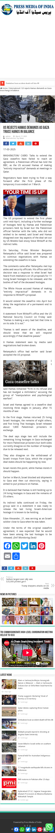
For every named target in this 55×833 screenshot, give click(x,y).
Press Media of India (33, 822)
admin (8, 136)
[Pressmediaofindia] (27, 8)
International (14, 88)
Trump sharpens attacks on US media (35, 586)
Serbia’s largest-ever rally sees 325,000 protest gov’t (19, 579)
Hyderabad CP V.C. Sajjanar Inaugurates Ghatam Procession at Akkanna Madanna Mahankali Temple (35, 794)
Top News (20, 138)
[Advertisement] (27, 50)
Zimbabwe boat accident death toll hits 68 (22, 83)
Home (4, 88)
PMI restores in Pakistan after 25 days (33, 779)
